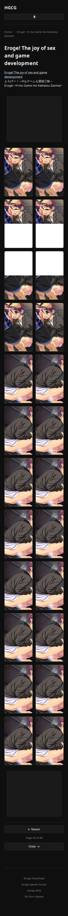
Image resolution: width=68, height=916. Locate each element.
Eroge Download (34, 878)
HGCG (10, 7)
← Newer (34, 829)
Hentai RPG (34, 890)
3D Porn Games (34, 896)
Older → (34, 846)
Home (8, 32)
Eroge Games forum (34, 884)
